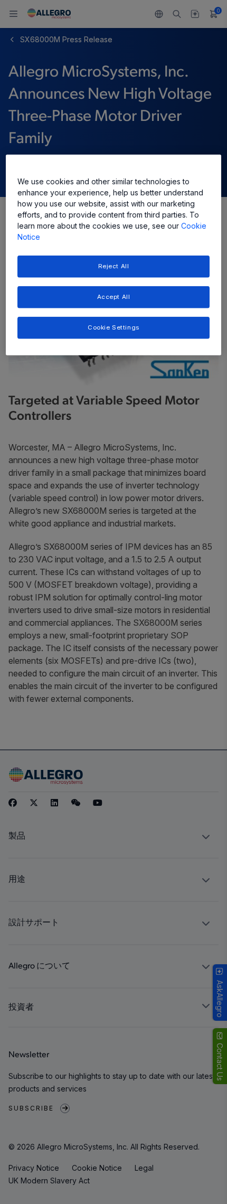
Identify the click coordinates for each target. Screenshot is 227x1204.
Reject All (113, 266)
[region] (114, 255)
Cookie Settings (113, 327)
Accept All (113, 296)
